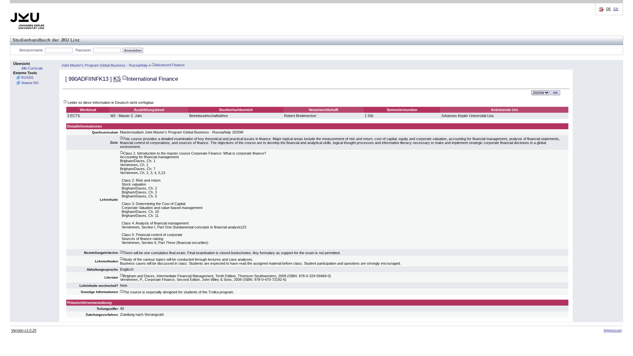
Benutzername (31, 50)
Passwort (83, 50)
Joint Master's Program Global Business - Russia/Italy (104, 65)
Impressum (613, 330)
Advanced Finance (168, 65)
